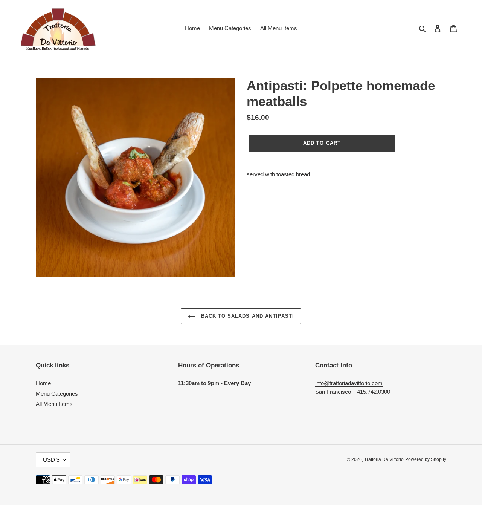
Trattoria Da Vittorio (384, 459)
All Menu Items (54, 404)
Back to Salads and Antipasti (246, 316)
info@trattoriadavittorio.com (349, 383)
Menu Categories (57, 393)
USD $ (51, 459)
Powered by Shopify (425, 459)
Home (43, 383)
